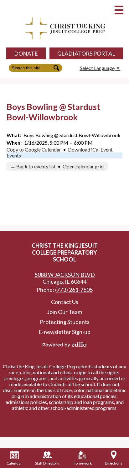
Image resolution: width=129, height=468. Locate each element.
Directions (113, 463)
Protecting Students (65, 321)
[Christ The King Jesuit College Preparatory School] (64, 28)
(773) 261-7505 (74, 289)
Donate (26, 53)
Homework (82, 463)
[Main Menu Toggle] (119, 10)
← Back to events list (33, 166)
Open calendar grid (83, 166)
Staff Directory (47, 463)
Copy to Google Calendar (34, 149)
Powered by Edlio (64, 344)
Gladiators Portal (86, 53)
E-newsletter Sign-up (64, 331)
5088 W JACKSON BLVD (64, 278)
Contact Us (64, 301)
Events (14, 155)
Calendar (14, 463)
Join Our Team (64, 311)
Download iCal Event (90, 149)
